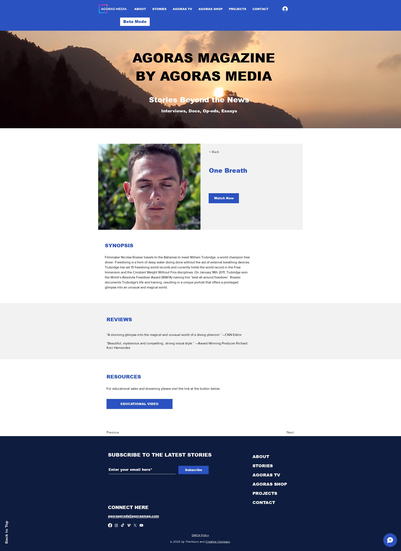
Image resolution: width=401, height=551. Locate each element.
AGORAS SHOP (270, 484)
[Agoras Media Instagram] (116, 525)
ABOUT (261, 456)
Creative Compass (218, 541)
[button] (135, 22)
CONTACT (264, 502)
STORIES (263, 465)
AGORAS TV (266, 475)
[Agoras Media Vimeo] (129, 525)
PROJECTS (265, 493)
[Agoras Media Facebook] (110, 525)
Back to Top (7, 532)
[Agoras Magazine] (123, 525)
